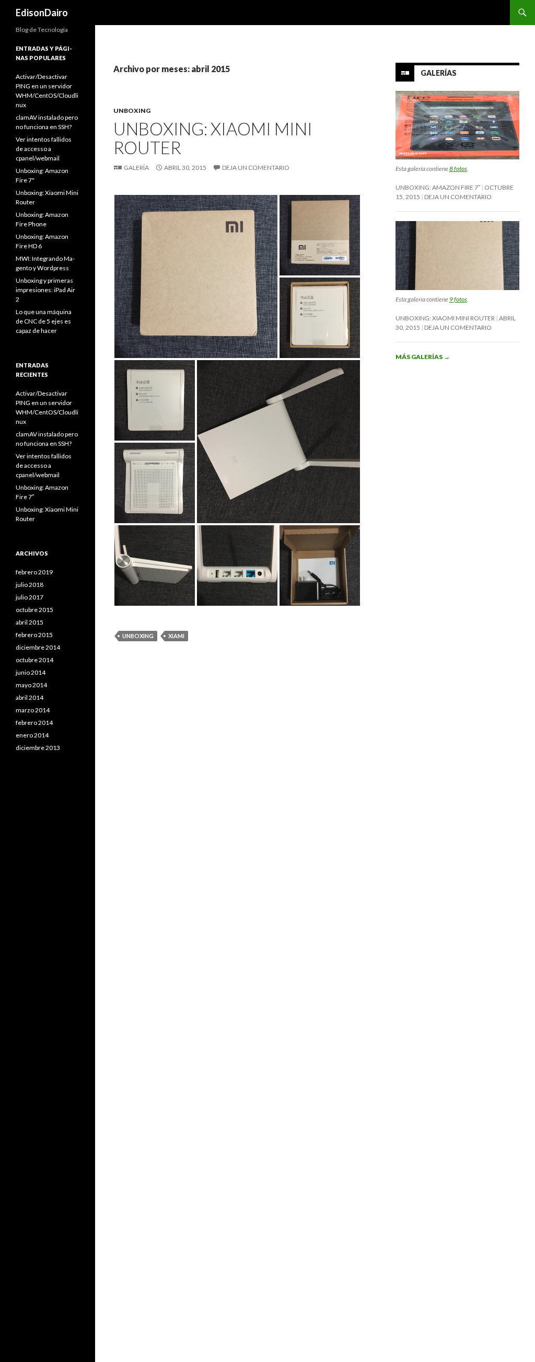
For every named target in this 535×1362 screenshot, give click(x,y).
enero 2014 (32, 735)
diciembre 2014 (38, 647)
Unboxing (131, 110)
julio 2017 (29, 597)
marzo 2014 (33, 710)
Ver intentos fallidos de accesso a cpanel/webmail (44, 148)
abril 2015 (29, 622)
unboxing (138, 635)
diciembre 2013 (38, 748)
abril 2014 (29, 697)
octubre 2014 (34, 660)
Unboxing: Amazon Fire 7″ (438, 187)
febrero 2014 (34, 722)
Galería (136, 167)
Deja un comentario (255, 167)
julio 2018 (29, 584)
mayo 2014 (31, 685)
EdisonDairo (42, 12)
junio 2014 (30, 672)
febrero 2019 (34, 572)
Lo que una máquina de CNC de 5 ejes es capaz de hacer (44, 321)
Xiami (176, 635)
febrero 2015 (34, 635)
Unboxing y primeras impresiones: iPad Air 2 (45, 289)
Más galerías (423, 357)
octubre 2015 (34, 610)
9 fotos (458, 299)
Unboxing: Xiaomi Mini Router (212, 138)
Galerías (439, 72)
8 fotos (458, 168)
